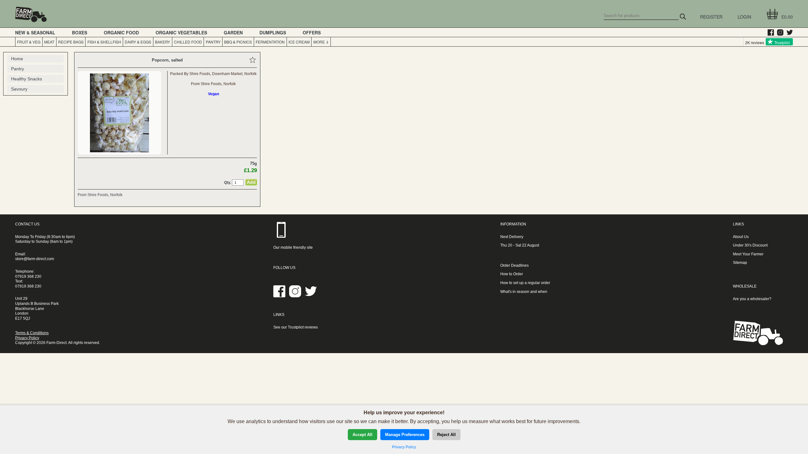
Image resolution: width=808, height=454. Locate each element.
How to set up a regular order (525, 283)
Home (17, 58)
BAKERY (162, 41)
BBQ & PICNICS (238, 41)
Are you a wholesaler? (752, 299)
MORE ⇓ (321, 41)
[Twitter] (788, 32)
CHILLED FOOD (188, 41)
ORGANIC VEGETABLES (181, 32)
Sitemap (740, 262)
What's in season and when (523, 291)
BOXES (79, 32)
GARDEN (233, 32)
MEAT (49, 41)
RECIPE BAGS (71, 41)
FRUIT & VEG (28, 41)
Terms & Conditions (32, 333)
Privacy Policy (27, 338)
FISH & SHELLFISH (104, 41)
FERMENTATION (270, 41)
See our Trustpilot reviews (295, 327)
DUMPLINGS (272, 32)
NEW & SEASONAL (35, 32)
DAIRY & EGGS (138, 41)
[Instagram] (778, 32)
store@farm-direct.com (34, 259)
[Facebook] (769, 32)
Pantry (17, 68)
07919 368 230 (28, 276)
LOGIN (744, 17)
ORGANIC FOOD (121, 32)
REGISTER (711, 17)
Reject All (446, 434)
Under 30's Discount (750, 245)
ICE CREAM (299, 41)
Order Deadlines (514, 265)
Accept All (362, 434)
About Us (741, 237)
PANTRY (213, 41)
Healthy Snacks (26, 78)
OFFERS (312, 32)
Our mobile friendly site (293, 247)
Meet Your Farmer (748, 254)
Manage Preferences (405, 434)
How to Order (511, 274)
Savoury (19, 88)
